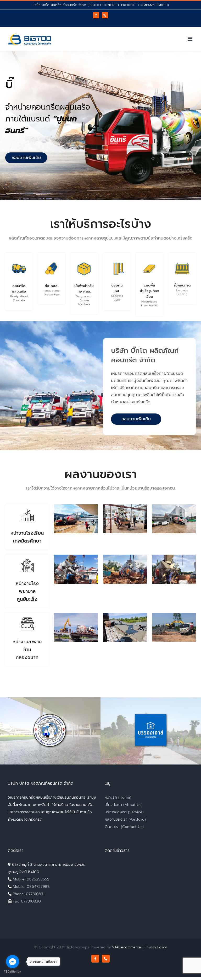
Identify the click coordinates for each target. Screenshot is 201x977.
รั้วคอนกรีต (182, 285)
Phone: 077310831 (28, 894)
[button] (26, 157)
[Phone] (105, 15)
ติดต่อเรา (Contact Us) (124, 827)
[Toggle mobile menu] (190, 38)
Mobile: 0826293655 (30, 879)
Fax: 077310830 (26, 901)
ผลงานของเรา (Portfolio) (125, 819)
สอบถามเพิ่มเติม (136, 419)
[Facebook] (96, 15)
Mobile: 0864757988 (31, 886)
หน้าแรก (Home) (118, 797)
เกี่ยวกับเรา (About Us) (124, 805)
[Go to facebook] (12, 961)
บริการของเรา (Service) (124, 812)
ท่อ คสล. (51, 285)
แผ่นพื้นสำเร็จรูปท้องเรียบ (149, 291)
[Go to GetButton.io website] (12, 971)
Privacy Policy (155, 947)
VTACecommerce (126, 947)
